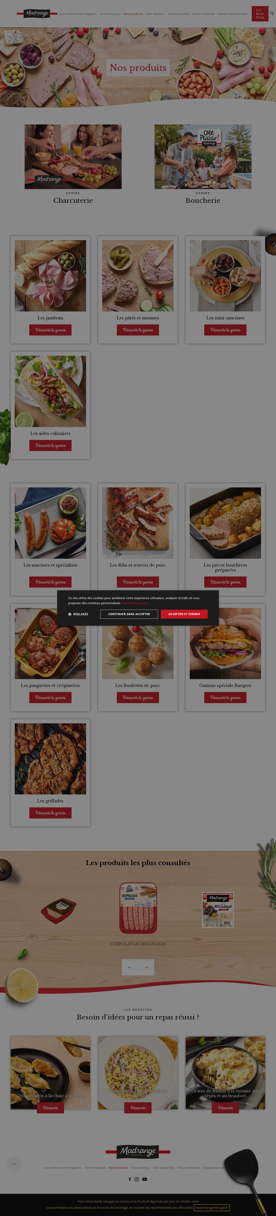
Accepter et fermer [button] (184, 614)
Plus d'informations (135, 603)
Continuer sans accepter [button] (129, 614)
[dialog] (138, 608)
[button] (78, 614)
